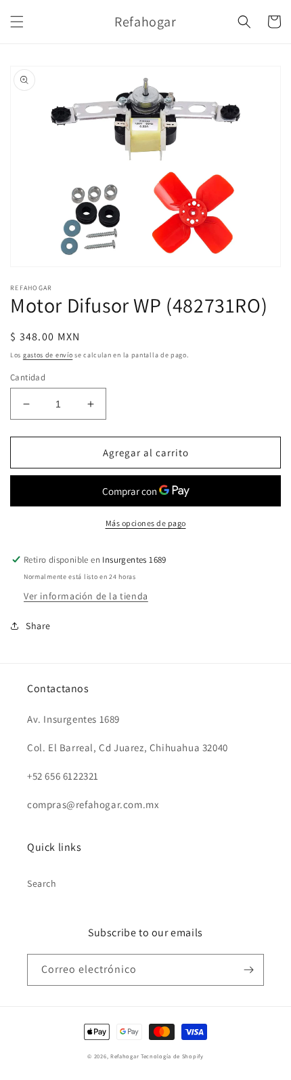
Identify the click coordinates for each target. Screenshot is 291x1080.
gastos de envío (48, 355)
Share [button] (38, 626)
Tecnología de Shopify (172, 1056)
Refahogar (124, 1056)
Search (42, 883)
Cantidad (27, 377)
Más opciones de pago (146, 523)
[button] (17, 22)
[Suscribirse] (248, 970)
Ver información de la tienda (86, 596)
